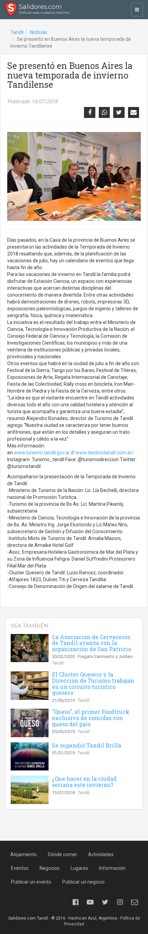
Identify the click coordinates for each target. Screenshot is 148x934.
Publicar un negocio (83, 882)
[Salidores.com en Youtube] (90, 902)
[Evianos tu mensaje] (134, 902)
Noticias (38, 32)
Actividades (101, 854)
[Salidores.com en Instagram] (119, 902)
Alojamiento (23, 854)
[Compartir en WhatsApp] (104, 112)
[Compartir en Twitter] (118, 112)
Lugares (79, 868)
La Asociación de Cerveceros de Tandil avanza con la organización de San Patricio (91, 642)
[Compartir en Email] (133, 112)
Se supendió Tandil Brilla (86, 745)
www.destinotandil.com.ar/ (104, 452)
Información (112, 868)
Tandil (16, 32)
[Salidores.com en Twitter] (105, 902)
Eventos (20, 868)
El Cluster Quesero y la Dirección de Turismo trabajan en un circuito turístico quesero (93, 683)
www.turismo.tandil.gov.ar (42, 452)
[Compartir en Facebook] (89, 112)
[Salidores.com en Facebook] (75, 902)
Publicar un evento (31, 882)
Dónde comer (62, 854)
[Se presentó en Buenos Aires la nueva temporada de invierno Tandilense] (74, 176)
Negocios (50, 868)
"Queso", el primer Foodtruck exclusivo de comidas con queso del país (90, 717)
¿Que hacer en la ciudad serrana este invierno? (84, 781)
